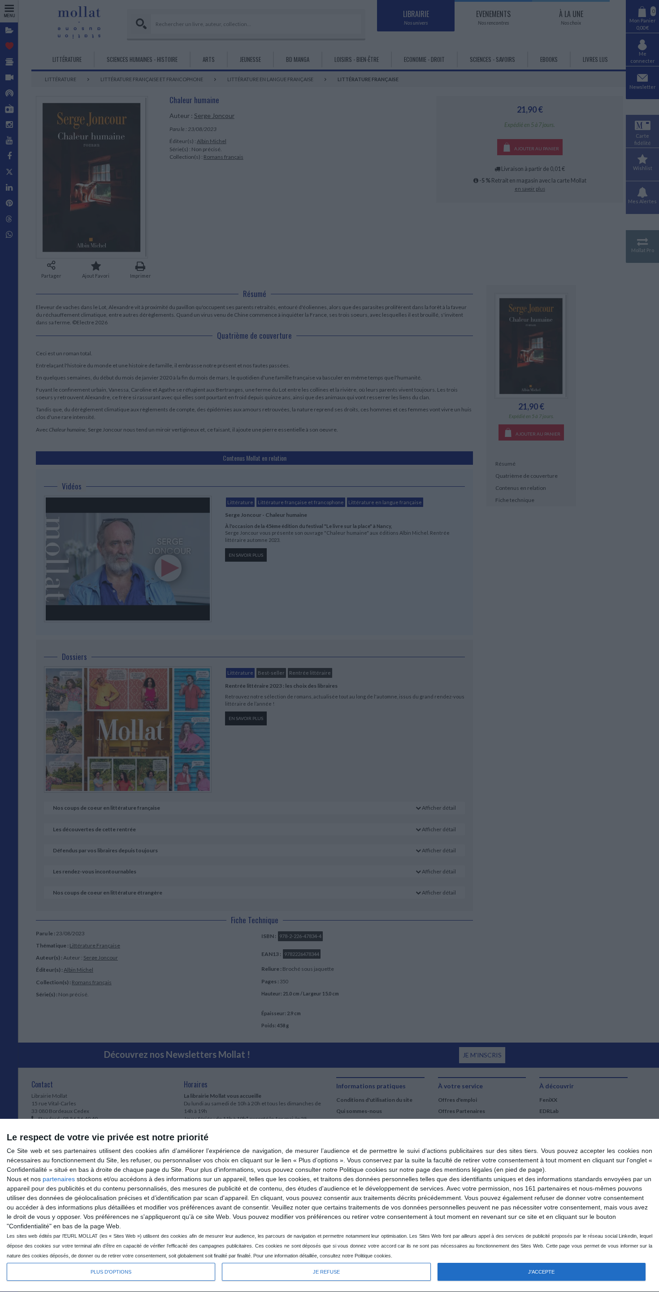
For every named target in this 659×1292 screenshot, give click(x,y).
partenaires (59, 1179)
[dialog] (329, 1205)
